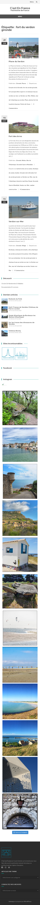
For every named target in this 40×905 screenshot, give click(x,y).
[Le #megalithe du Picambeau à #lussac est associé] (20, 408)
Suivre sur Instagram (21, 832)
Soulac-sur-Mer (24, 185)
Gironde (18, 83)
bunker (17, 173)
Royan (30, 181)
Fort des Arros (15, 136)
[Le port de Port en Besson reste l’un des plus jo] (20, 738)
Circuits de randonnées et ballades (12, 283)
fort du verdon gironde (30, 87)
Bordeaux (12, 250)
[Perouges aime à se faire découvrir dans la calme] (20, 811)
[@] (7, 385)
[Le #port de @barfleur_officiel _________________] (20, 445)
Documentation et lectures (9, 287)
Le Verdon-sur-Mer (24, 96)
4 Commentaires (25, 189)
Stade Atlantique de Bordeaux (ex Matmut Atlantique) (22, 316)
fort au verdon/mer (14, 258)
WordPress (27, 901)
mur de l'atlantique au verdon (21, 266)
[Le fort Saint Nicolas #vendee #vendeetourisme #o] (20, 481)
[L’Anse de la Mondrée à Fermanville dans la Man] (20, 701)
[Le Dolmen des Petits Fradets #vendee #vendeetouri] (20, 591)
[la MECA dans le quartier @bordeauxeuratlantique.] (20, 775)
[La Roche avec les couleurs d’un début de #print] (20, 518)
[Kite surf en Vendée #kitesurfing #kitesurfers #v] (20, 628)
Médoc (33, 96)
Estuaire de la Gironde (15, 87)
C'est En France (20, 8)
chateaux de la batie (21, 250)
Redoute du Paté (15, 299)
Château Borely (15, 331)
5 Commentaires (19, 270)
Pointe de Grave (25, 104)
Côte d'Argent (33, 254)
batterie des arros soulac (24, 168)
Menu (32, 2)
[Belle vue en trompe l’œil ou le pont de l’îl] (20, 665)
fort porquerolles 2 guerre (17, 91)
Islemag (11, 901)
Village (24, 245)
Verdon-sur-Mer (16, 221)
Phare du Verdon (16, 61)
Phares (24, 83)
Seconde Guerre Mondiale (25, 164)
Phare (26, 100)
